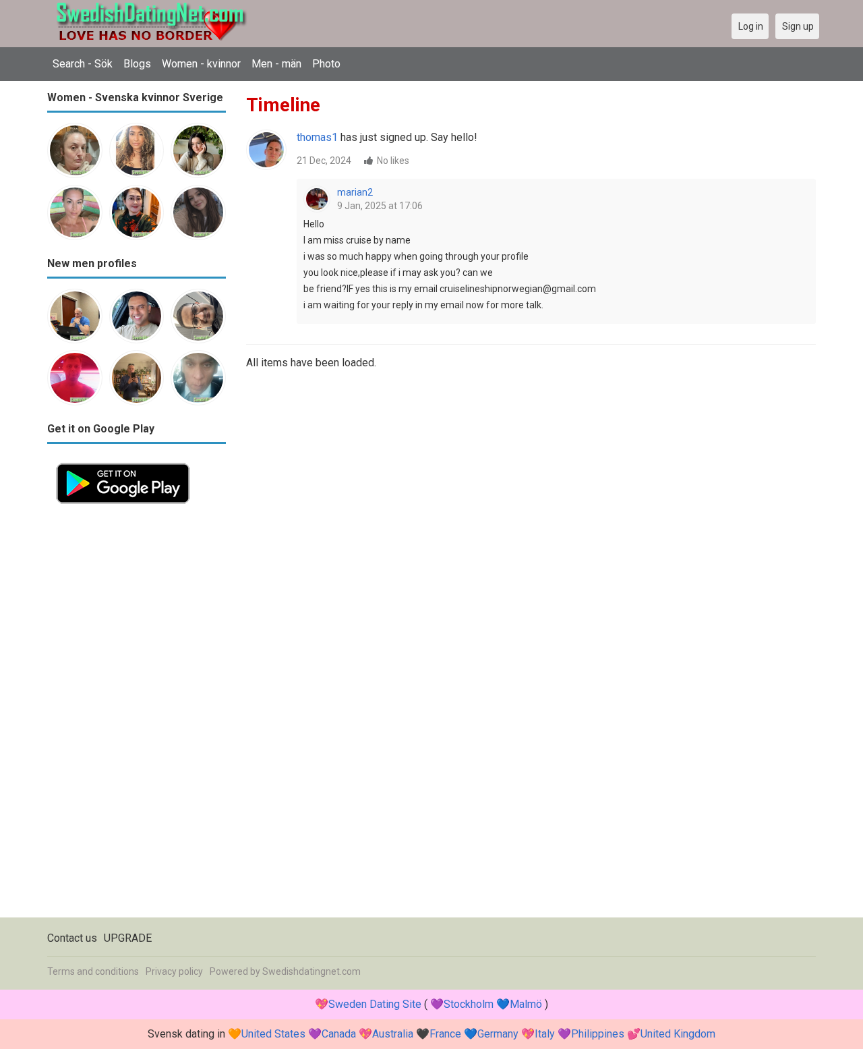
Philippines (597, 1033)
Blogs (137, 63)
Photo (326, 63)
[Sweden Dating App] (123, 461)
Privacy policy (174, 971)
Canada (339, 1033)
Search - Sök (83, 63)
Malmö (526, 1004)
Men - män (276, 63)
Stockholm (469, 1004)
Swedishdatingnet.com (311, 971)
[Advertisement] (136, 715)
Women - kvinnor (201, 63)
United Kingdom (678, 1033)
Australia (392, 1033)
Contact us (72, 938)
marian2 (355, 192)
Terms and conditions (93, 971)
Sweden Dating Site (374, 1004)
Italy (545, 1033)
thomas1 (317, 137)
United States (273, 1033)
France (445, 1033)
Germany (497, 1033)
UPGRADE (128, 938)
